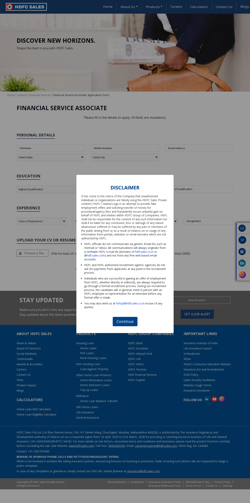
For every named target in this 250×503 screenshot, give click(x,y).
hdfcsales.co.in (144, 252)
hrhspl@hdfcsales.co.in (130, 303)
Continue (125, 321)
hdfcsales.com (96, 255)
